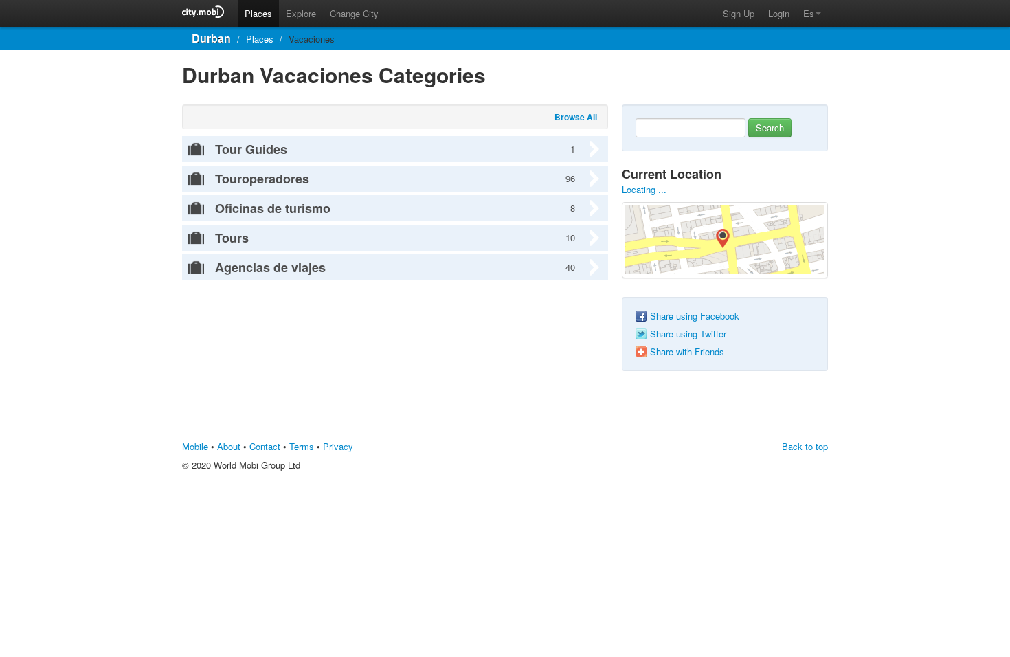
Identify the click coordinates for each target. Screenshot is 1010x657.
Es (808, 13)
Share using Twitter (688, 333)
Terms (301, 446)
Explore (301, 13)
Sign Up (738, 13)
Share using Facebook (694, 316)
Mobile (195, 446)
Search (770, 127)
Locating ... (644, 189)
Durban (211, 38)
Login (778, 13)
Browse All (575, 117)
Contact (264, 446)
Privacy (338, 446)
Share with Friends (687, 351)
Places (258, 13)
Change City (354, 13)
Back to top (805, 446)
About (228, 446)
